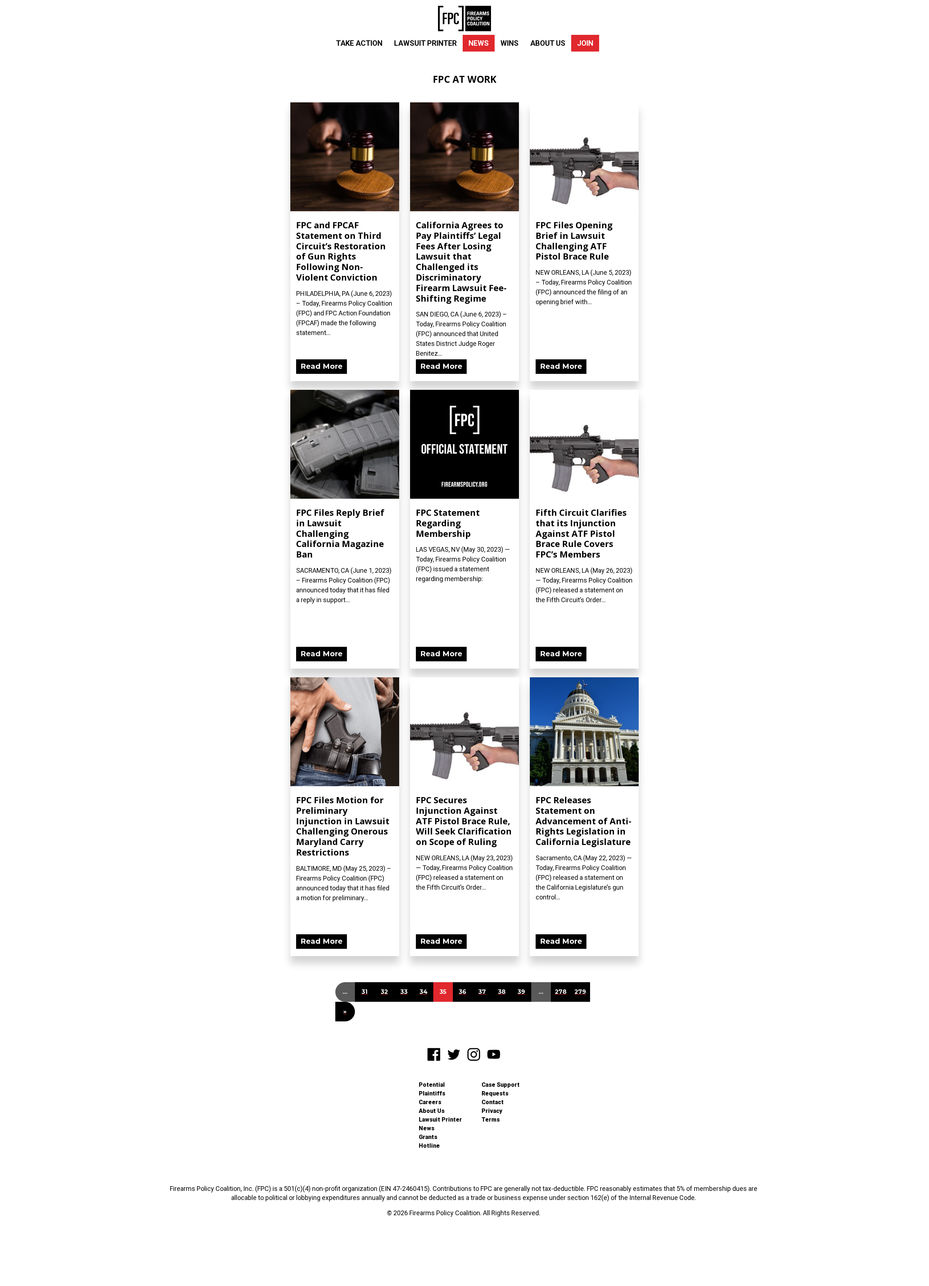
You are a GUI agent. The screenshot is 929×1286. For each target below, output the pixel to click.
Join (585, 43)
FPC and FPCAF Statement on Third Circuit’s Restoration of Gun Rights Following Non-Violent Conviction (341, 251)
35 (442, 991)
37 (482, 991)
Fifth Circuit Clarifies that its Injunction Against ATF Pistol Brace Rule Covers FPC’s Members (581, 533)
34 (423, 991)
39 (521, 991)
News (478, 43)
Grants (428, 1137)
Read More (321, 366)
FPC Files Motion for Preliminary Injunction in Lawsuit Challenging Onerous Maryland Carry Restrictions (342, 826)
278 (560, 991)
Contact (493, 1102)
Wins (509, 43)
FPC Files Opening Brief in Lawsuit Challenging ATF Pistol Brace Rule (574, 240)
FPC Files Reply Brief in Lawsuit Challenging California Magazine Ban (340, 533)
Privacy (492, 1110)
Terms (491, 1119)
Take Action (359, 43)
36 (462, 991)
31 (364, 991)
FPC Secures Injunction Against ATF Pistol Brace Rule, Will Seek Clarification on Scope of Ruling (464, 821)
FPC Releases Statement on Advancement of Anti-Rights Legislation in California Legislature (583, 821)
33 (404, 991)
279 (580, 991)
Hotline (429, 1145)
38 (502, 991)
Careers (430, 1102)
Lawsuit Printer (425, 43)
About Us (547, 43)
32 (384, 991)
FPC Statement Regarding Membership (448, 522)
